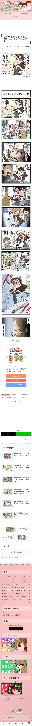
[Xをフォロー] (16, 628)
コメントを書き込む (16, 552)
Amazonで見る (16, 376)
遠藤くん (16, 397)
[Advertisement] (16, 27)
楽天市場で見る (16, 380)
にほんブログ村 (6, 700)
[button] (28, 411)
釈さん (22, 397)
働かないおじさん (7, 397)
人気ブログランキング (7, 695)
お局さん (15, 394)
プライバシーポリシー (8, 717)
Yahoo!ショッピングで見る (16, 384)
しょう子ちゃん (23, 394)
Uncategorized (6, 394)
